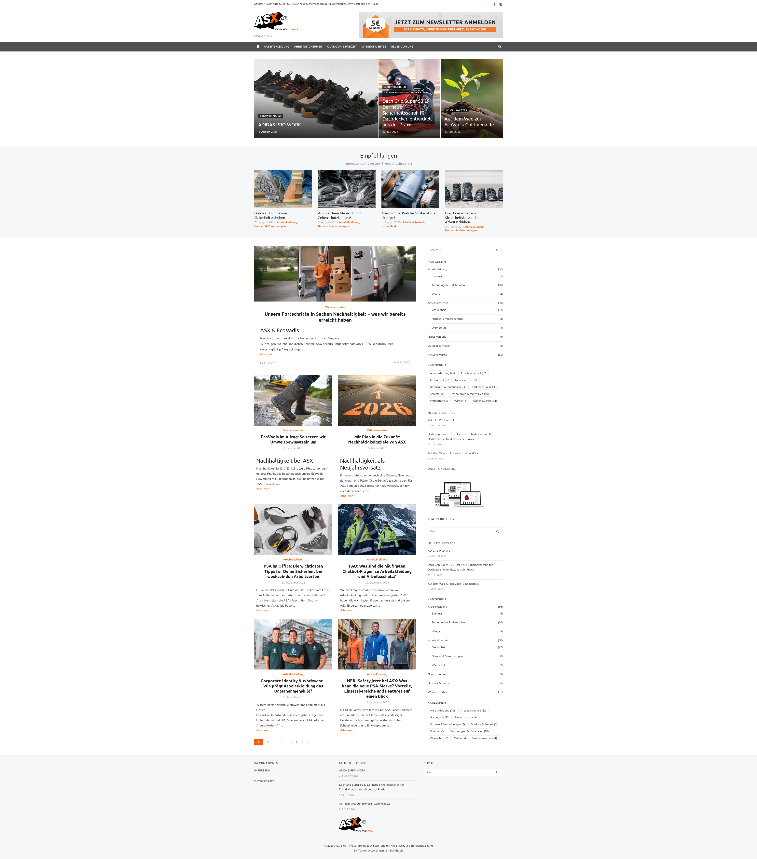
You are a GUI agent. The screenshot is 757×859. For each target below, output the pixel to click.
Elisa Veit (269, 363)
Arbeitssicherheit (308, 47)
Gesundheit (388, 226)
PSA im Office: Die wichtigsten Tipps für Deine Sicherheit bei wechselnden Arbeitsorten (293, 571)
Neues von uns (402, 47)
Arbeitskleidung (276, 47)
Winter (436, 294)
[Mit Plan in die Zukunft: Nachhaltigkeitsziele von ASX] (377, 400)
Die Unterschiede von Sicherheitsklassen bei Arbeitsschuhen (462, 217)
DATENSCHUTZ (264, 781)
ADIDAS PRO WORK (279, 4)
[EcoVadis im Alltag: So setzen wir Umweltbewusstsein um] (293, 400)
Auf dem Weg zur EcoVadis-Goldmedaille (453, 453)
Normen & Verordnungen (270, 226)
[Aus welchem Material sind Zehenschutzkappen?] (347, 189)
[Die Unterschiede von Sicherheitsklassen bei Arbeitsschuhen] (474, 189)
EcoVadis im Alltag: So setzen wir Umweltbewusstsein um (293, 439)
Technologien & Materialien (402, 92)
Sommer (437, 276)
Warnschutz (439, 328)
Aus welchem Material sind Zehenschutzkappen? (339, 215)
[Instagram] (501, 4)
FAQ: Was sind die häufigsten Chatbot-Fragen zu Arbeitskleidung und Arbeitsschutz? (377, 571)
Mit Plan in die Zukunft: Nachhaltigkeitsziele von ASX (377, 439)
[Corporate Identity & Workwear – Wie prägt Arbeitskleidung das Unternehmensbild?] (293, 644)
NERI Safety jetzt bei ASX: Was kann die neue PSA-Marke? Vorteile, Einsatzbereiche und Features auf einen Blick (377, 688)
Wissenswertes (374, 47)
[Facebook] (494, 4)
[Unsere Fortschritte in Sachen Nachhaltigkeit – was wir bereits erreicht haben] (335, 274)
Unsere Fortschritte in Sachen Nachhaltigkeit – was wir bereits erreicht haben (335, 317)
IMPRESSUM (262, 770)
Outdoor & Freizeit (342, 47)
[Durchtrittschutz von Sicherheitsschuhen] (283, 189)
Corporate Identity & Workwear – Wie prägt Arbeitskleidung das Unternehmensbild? (293, 686)
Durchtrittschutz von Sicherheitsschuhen (270, 215)
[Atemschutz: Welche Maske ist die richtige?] (410, 189)
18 (297, 742)
